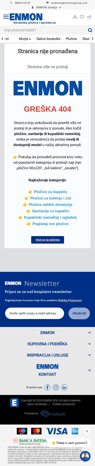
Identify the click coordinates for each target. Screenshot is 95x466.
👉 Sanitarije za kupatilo (47, 211)
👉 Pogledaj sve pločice (47, 224)
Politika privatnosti (70, 300)
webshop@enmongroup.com (69, 2)
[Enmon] (13, 283)
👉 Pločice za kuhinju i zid (47, 198)
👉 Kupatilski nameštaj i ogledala (47, 217)
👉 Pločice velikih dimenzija (47, 204)
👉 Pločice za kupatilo (47, 192)
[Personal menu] (74, 15)
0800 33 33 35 (22, 2)
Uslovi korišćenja (37, 404)
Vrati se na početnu (48, 239)
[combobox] (42, 30)
